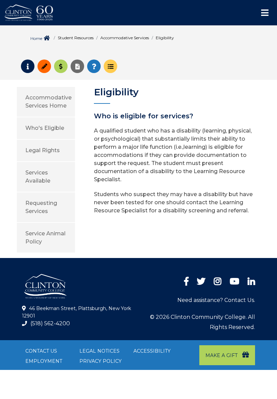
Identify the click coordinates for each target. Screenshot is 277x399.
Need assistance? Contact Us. (216, 300)
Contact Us (41, 351)
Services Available (37, 176)
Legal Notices (99, 351)
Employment (43, 361)
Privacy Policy (100, 361)
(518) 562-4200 (50, 323)
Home (36, 38)
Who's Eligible (44, 128)
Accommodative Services (124, 37)
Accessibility (152, 351)
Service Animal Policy (45, 237)
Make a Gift (222, 355)
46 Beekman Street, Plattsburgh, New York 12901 (76, 312)
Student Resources (76, 37)
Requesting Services (41, 207)
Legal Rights (42, 150)
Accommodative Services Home (48, 101)
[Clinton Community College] (59, 12)
